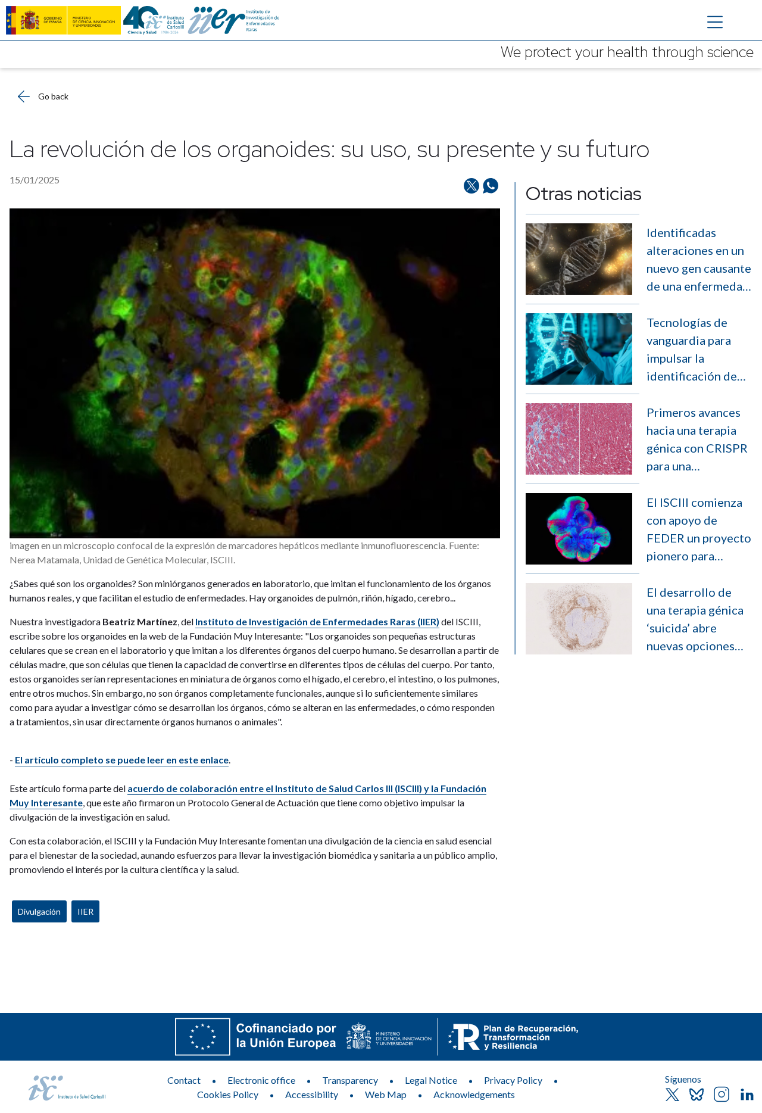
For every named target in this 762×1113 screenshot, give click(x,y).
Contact (184, 1080)
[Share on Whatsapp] (490, 185)
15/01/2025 (35, 179)
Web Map (386, 1094)
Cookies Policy (227, 1094)
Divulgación (39, 911)
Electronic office (261, 1080)
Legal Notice (431, 1080)
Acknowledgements (474, 1094)
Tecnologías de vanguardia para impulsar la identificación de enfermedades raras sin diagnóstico (692, 350)
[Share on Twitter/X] (471, 185)
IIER (85, 911)
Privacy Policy (513, 1080)
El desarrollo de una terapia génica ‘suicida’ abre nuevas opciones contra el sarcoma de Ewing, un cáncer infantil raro (699, 619)
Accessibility (311, 1094)
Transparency (350, 1080)
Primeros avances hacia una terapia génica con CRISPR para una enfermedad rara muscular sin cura (697, 440)
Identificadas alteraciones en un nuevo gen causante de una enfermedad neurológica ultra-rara (699, 260)
